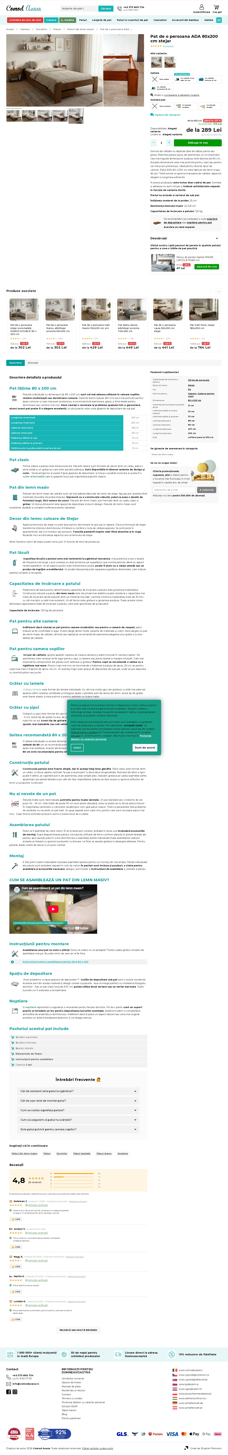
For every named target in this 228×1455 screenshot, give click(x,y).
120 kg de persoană (198, 380)
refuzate (76, 736)
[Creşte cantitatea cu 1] (169, 142)
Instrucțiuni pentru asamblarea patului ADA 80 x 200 (55, 961)
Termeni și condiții (72, 1398)
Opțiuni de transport (168, 114)
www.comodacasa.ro (190, 1370)
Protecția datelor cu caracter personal (83, 1402)
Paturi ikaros (104, 1153)
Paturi (47, 1153)
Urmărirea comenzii (73, 1378)
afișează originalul (77, 1201)
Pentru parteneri (71, 1418)
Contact (66, 1394)
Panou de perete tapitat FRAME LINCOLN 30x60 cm (195, 259)
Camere (192, 393)
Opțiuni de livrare (71, 1382)
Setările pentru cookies (84, 732)
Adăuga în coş (198, 142)
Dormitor (62, 1153)
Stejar (191, 385)
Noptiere (123, 1153)
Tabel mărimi (69, 1410)
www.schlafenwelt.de (191, 1403)
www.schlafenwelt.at (190, 1407)
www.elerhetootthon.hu (192, 1398)
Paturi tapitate (82, 1153)
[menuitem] (25, 20)
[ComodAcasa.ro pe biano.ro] (29, 1433)
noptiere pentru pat (199, 222)
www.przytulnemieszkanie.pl (195, 1393)
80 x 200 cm (194, 400)
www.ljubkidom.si (188, 1384)
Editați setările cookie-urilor (97, 1448)
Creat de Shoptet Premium (206, 1448)
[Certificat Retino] (54, 1433)
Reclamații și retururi (73, 1390)
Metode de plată (71, 1386)
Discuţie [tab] (33, 362)
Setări (77, 747)
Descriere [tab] (15, 362)
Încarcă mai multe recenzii (78, 1330)
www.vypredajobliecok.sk (193, 1379)
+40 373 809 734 (23, 1375)
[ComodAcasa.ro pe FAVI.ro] (14, 1433)
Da (189, 389)
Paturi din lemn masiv (24, 1153)
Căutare (106, 8)
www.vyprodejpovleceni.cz (194, 1375)
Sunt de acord (145, 747)
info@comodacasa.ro (26, 1383)
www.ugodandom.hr (190, 1389)
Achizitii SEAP (70, 1406)
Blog (64, 1414)
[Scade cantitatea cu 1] (153, 142)
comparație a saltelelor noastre (181, 95)
